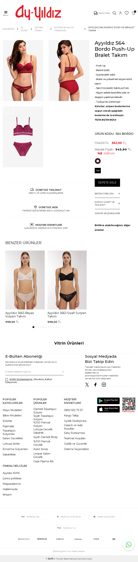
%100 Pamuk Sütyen (41, 424)
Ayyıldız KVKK (11, 473)
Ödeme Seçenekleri (76, 449)
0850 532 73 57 (73, 410)
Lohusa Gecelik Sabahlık (42, 431)
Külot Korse (40, 449)
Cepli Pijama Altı (43, 461)
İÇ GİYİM (24, 29)
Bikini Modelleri (12, 415)
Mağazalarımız (12, 483)
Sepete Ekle (107, 182)
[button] (33, 327)
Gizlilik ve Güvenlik (75, 443)
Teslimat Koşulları (74, 438)
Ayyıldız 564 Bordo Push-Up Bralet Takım (111, 29)
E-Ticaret (58, 558)
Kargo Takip (71, 415)
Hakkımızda (10, 489)
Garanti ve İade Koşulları (73, 427)
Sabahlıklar (9, 454)
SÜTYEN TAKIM (39, 29)
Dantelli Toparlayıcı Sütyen (44, 410)
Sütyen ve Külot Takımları (64, 29)
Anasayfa (8, 28)
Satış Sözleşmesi (74, 433)
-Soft (49, 558)
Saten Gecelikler (13, 438)
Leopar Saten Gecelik (41, 455)
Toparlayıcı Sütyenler (9, 432)
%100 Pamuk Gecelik (41, 443)
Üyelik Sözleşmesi (75, 421)
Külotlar (7, 421)
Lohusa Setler (11, 443)
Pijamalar (8, 426)
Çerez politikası (12, 478)
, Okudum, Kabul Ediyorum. (28, 381)
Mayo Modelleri (12, 410)
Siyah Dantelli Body (45, 437)
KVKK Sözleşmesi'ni (21, 379)
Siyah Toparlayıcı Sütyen (43, 417)
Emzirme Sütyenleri (15, 449)
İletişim (7, 494)
